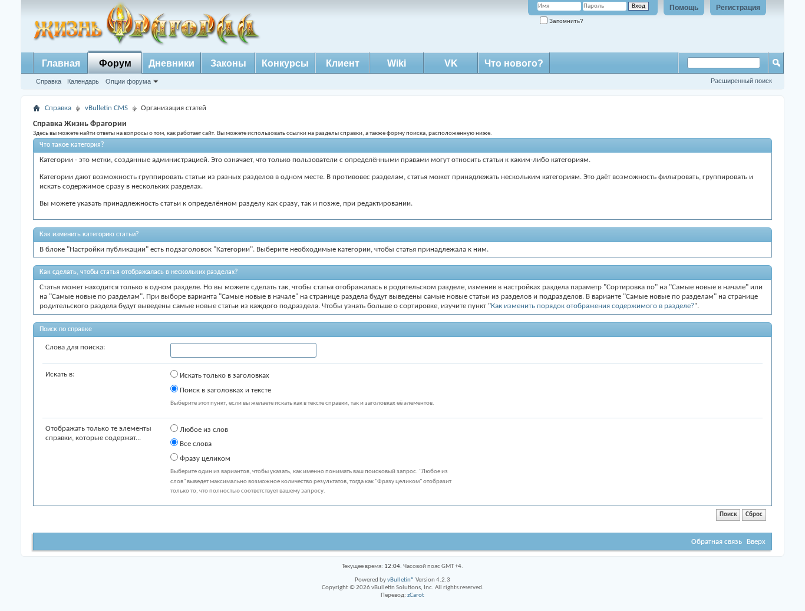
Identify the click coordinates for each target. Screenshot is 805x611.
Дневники (171, 63)
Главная (61, 63)
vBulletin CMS (106, 108)
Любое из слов (203, 430)
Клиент (342, 63)
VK (451, 63)
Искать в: (59, 374)
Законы (228, 63)
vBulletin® (400, 580)
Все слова (195, 444)
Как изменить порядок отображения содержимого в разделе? (592, 306)
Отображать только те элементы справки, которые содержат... (98, 433)
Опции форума (128, 81)
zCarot (415, 595)
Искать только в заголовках (223, 375)
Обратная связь (716, 542)
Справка (48, 81)
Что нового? (513, 63)
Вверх (756, 542)
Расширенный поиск (741, 80)
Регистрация (738, 8)
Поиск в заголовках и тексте (224, 390)
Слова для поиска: (75, 347)
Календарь (83, 81)
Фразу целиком (204, 459)
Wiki (396, 63)
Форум (115, 63)
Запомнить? (565, 21)
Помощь (683, 8)
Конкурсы (285, 63)
